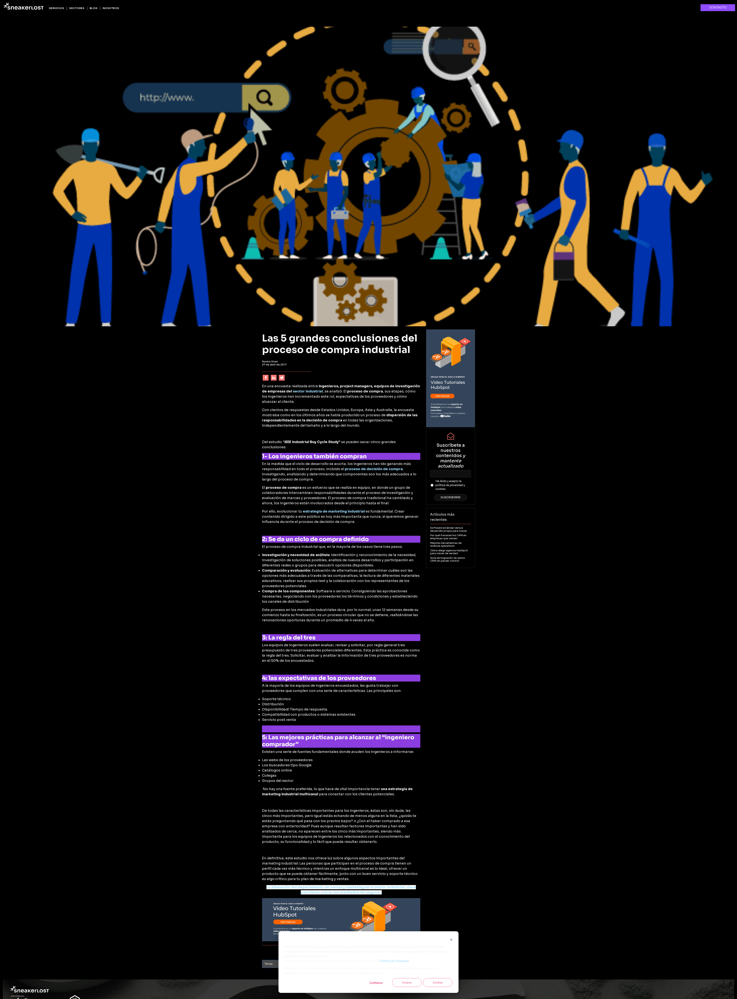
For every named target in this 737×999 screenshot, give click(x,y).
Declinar (438, 982)
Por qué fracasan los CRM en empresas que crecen (448, 537)
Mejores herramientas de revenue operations (446, 544)
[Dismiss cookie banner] (451, 939)
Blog (93, 8)
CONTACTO (717, 7)
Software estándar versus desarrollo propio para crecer (448, 529)
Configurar (376, 982)
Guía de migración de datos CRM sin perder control (447, 559)
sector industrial (308, 391)
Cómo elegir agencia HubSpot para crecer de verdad (449, 552)
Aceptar (407, 982)
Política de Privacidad (394, 961)
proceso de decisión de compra (374, 469)
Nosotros (111, 8)
